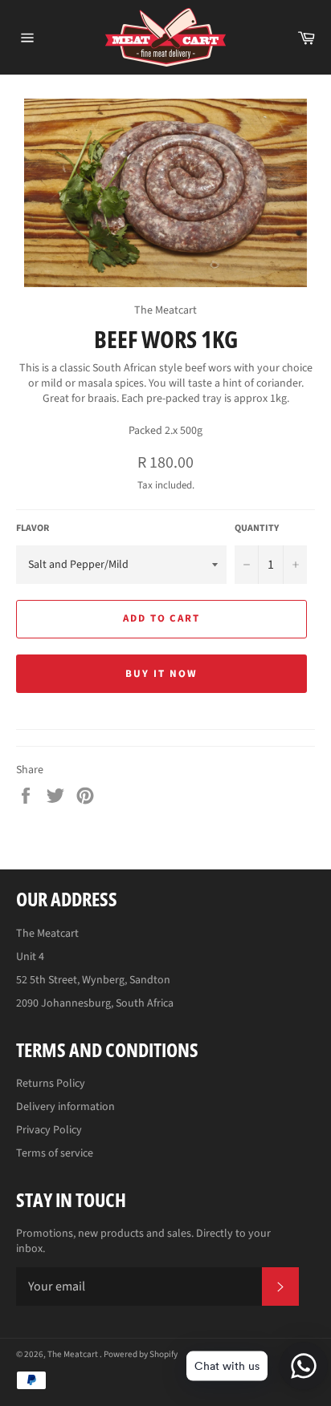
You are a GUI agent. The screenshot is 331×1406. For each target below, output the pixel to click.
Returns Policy (50, 1084)
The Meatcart (73, 1354)
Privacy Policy (49, 1130)
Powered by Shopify (141, 1354)
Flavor (32, 528)
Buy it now (161, 674)
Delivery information (65, 1107)
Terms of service (54, 1153)
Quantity (257, 528)
